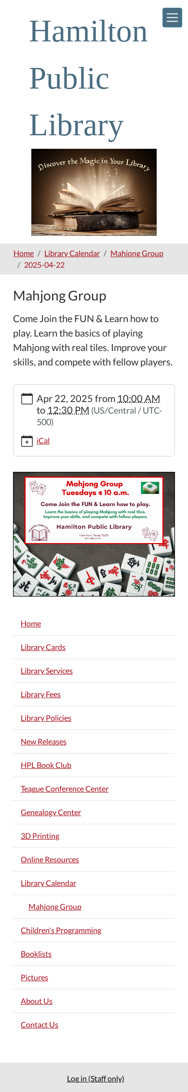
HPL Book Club (46, 764)
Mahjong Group (136, 253)
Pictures (34, 977)
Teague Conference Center (64, 788)
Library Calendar (72, 253)
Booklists (36, 953)
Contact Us (39, 1024)
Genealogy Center (51, 812)
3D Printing (40, 835)
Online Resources (50, 859)
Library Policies (46, 717)
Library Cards (43, 646)
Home (23, 253)
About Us (37, 1000)
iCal (43, 440)
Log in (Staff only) (95, 1078)
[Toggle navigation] (172, 17)
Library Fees (41, 694)
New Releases (44, 741)
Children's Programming (61, 930)
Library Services (47, 670)
